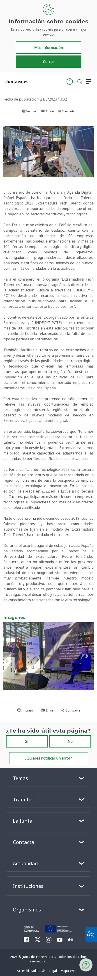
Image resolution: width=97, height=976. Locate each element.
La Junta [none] (22, 820)
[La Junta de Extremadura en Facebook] (26, 940)
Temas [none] (20, 778)
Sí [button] (26, 741)
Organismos (27, 909)
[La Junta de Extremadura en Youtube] (59, 939)
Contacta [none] (23, 842)
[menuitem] (26, 971)
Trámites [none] (23, 799)
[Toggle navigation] (34, 81)
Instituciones (28, 885)
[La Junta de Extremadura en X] (37, 940)
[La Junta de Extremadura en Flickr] (70, 939)
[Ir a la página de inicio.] (15, 81)
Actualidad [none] (25, 863)
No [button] (70, 741)
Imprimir (31, 111)
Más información (48, 47)
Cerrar (48, 61)
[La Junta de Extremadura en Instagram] (48, 940)
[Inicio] (31, 928)
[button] (70, 81)
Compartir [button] (68, 111)
